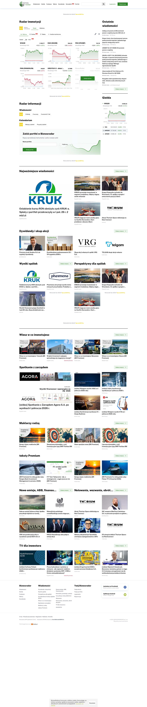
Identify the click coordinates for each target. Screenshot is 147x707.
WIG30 (22, 43)
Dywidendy (61, 4)
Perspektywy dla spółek (45, 594)
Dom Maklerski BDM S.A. (58, 619)
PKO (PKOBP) (80, 43)
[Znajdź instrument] (103, 4)
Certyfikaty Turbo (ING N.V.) (63, 596)
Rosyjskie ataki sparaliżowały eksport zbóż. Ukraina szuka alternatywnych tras (114, 81)
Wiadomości (36, 4)
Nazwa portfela (27, 141)
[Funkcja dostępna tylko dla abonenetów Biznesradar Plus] (21, 28)
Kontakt (50, 616)
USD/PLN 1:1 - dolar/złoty (57, 68)
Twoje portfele (78, 591)
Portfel (77, 4)
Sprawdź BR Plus (80, 14)
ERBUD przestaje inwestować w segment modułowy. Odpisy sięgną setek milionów (86, 194)
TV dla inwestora (60, 604)
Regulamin (39, 616)
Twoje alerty (77, 589)
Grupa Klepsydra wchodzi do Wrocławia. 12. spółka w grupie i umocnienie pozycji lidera (113, 194)
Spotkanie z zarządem (44, 603)
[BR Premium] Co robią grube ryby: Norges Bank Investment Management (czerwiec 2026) (31, 479)
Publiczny (65, 144)
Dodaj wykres (87, 78)
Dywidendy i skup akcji (44, 589)
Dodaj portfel (29, 149)
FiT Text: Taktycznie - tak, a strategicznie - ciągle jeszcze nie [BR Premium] (58, 479)
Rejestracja (122, 4)
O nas (20, 616)
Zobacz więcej (120, 89)
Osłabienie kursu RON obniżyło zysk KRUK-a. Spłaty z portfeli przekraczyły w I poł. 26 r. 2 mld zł (44, 212)
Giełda (43, 4)
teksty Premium (42, 608)
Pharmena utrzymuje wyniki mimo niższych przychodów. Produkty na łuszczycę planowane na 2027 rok (59, 287)
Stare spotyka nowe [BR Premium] (86, 444)
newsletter (59, 607)
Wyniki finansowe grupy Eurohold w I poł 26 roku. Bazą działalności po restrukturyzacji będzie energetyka (32, 310)
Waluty (55, 4)
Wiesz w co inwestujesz (44, 600)
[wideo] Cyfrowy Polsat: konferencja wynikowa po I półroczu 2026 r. (32, 569)
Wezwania (59, 598)
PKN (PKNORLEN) (26, 68)
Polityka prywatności (29, 616)
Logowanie (112, 4)
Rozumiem (92, 703)
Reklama (44, 616)
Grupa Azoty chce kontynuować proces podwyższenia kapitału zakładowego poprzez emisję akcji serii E (114, 40)
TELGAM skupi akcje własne (112, 252)
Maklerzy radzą (42, 605)
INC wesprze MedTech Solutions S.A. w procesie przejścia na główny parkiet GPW (114, 513)
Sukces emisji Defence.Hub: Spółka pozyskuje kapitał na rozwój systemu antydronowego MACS (31, 513)
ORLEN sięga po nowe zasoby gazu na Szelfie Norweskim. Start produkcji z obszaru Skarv (86, 220)
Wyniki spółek (42, 591)
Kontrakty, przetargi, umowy (64, 593)
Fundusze (49, 4)
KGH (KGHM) (52, 43)
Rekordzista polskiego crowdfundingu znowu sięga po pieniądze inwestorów (58, 513)
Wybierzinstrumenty (27, 28)
